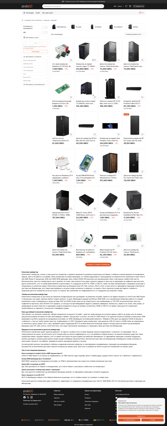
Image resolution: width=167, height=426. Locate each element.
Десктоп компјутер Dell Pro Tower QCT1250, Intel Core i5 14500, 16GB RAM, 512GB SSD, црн (133, 176)
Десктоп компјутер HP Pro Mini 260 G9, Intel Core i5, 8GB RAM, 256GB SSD (86, 139)
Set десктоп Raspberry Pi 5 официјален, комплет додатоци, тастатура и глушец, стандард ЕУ (62, 176)
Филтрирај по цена (32, 37)
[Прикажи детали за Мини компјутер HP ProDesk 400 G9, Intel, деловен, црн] (110, 237)
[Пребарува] (102, 6)
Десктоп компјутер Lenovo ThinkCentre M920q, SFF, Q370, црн (132, 251)
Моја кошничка (59, 394)
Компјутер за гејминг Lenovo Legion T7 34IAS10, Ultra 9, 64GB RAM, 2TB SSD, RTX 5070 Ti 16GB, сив (86, 65)
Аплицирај (35, 51)
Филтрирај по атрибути (33, 56)
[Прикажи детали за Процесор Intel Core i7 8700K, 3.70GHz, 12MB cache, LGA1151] (62, 200)
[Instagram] (31, 398)
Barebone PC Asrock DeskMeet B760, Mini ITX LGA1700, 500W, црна (133, 214)
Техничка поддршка (91, 401)
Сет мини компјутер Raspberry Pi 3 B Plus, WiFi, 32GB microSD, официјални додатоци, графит (62, 65)
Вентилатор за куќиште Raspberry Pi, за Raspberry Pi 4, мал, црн (86, 251)
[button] (122, 401)
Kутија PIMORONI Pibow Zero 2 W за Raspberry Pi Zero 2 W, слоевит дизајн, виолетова (85, 176)
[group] (60, 27)
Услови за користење (30, 404)
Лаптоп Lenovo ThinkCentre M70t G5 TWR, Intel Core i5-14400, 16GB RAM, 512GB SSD (62, 139)
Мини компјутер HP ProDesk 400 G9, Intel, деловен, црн (108, 251)
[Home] (22, 20)
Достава (88, 405)
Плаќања (88, 398)
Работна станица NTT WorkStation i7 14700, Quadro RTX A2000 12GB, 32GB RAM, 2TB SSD (109, 176)
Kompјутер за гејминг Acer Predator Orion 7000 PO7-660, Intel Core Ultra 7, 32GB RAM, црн (110, 139)
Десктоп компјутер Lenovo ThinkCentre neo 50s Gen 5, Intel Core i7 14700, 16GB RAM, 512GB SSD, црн (133, 65)
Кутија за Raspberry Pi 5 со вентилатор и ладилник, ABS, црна (110, 214)
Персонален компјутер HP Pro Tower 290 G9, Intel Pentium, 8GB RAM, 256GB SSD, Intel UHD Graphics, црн (134, 139)
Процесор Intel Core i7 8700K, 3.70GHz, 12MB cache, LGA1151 (61, 214)
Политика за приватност (32, 400)
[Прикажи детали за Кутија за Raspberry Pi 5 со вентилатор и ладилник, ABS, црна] (110, 200)
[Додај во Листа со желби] (71, 60)
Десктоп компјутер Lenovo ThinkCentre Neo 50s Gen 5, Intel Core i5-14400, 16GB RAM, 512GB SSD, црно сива (61, 251)
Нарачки (57, 398)
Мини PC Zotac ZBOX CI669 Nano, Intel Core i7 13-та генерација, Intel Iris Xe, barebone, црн (86, 214)
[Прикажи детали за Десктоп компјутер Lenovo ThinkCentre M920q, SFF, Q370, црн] (134, 237)
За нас (87, 394)
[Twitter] (28, 398)
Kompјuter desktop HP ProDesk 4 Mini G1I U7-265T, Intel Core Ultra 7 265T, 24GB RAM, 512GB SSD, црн (133, 102)
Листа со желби (59, 401)
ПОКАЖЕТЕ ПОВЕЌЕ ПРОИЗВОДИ (98, 264)
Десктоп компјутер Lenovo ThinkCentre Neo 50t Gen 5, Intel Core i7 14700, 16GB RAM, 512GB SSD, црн (109, 65)
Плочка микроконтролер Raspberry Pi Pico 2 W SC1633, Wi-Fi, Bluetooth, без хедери (62, 102)
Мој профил (58, 405)
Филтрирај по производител (35, 84)
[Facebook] (24, 398)
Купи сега (81, 347)
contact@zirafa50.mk (122, 394)
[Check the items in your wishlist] (126, 6)
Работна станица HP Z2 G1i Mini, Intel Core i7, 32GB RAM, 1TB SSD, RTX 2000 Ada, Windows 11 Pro (110, 102)
